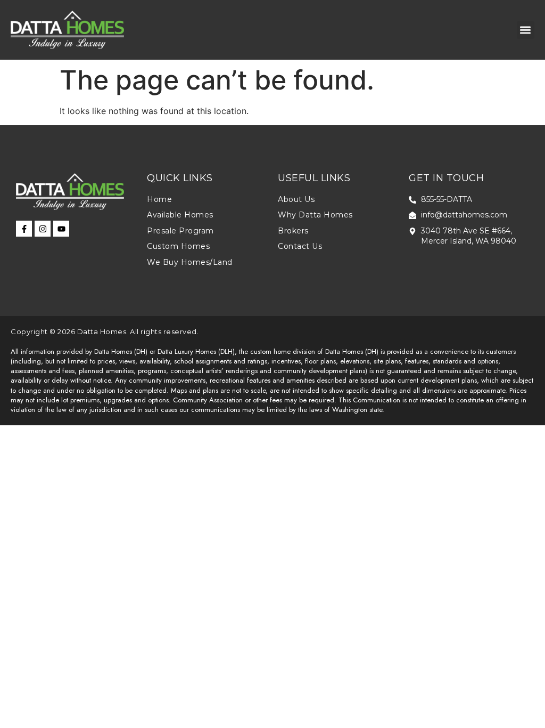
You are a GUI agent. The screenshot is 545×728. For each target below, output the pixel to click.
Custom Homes (178, 246)
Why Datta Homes (315, 215)
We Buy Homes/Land (190, 262)
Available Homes (180, 215)
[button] (525, 30)
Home (159, 199)
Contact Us (300, 246)
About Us (296, 199)
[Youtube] (61, 229)
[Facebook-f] (24, 229)
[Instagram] (43, 229)
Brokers (293, 231)
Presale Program (180, 231)
